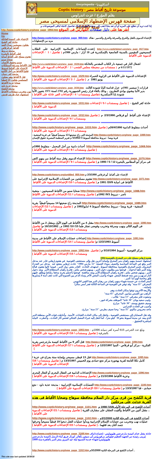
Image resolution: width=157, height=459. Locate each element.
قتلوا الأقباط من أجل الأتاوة (15, 71)
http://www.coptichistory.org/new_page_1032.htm (60, 115)
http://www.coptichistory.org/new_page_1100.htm (122, 385)
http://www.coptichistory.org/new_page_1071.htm (121, 179)
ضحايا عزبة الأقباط (10, 83)
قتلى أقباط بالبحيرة (11, 53)
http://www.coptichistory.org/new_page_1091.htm (115, 238)
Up (3, 36)
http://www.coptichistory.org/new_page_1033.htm (64, 127)
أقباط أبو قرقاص (10, 48)
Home (4, 33)
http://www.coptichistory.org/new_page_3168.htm (60, 433)
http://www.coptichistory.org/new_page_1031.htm (60, 103)
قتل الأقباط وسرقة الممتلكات (16, 65)
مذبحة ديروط (8, 51)
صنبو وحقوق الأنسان (11, 62)
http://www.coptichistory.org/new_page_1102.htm (64, 418)
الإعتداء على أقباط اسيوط (14, 68)
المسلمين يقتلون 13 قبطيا (14, 80)
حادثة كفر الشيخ (9, 42)
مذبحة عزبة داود (9, 85)
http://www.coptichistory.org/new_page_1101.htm (64, 406)
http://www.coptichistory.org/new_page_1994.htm (29, 30)
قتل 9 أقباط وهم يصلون (13, 77)
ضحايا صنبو (7, 59)
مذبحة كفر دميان (9, 74)
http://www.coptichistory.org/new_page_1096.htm (120, 372)
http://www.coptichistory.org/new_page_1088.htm (112, 190)
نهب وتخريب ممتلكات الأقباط (16, 91)
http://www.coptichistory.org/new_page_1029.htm (60, 76)
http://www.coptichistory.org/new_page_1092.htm (60, 250)
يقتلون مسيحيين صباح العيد (15, 45)
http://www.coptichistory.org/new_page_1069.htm (122, 135)
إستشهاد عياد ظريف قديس (15, 94)
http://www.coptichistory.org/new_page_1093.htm (60, 330)
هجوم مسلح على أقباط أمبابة (16, 56)
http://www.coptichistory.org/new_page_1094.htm (114, 342)
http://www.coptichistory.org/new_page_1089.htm (114, 203)
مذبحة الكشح (8, 88)
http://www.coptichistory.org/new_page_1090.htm (122, 223)
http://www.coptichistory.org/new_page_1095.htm (120, 357)
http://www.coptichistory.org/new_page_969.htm (60, 38)
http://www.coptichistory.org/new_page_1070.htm (118, 158)
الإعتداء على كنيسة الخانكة (14, 39)
